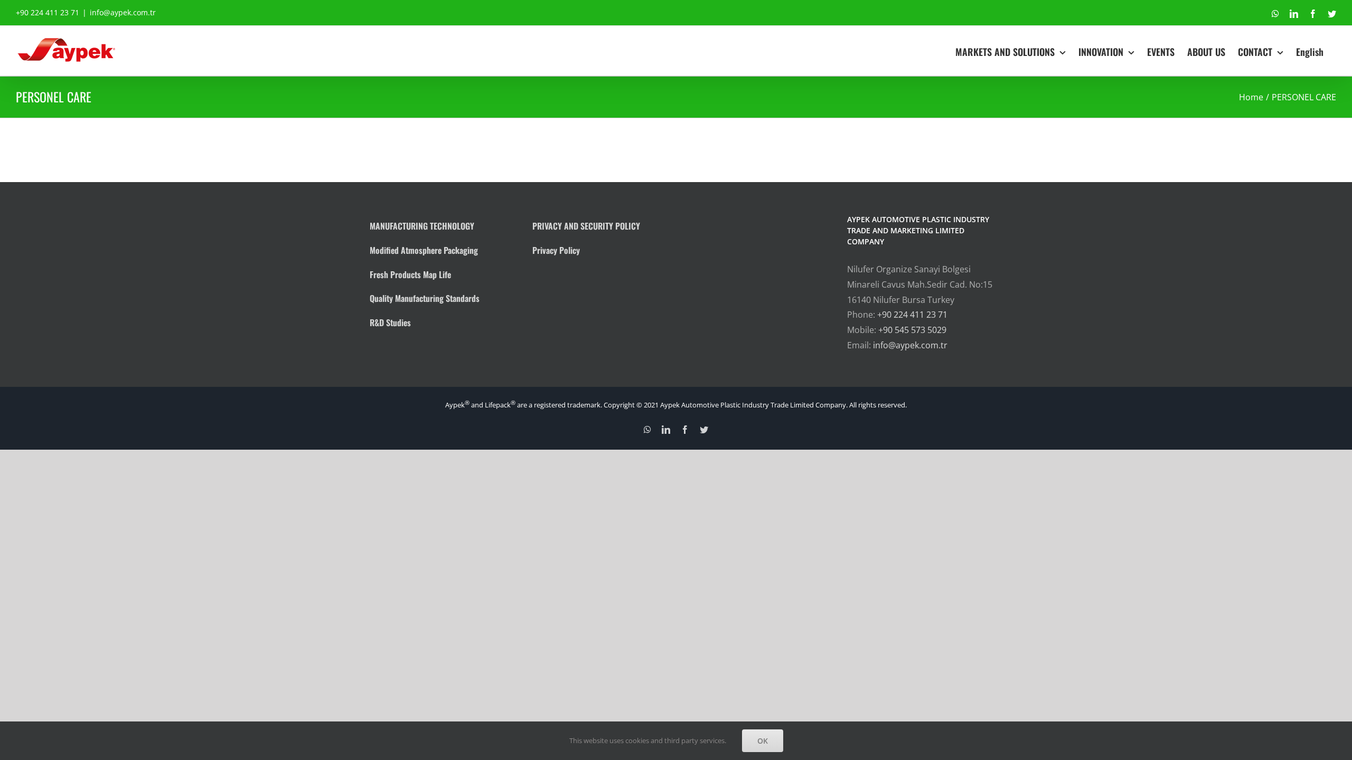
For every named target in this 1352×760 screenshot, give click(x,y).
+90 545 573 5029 (912, 330)
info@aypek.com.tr (123, 12)
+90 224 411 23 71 (912, 314)
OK (762, 741)
